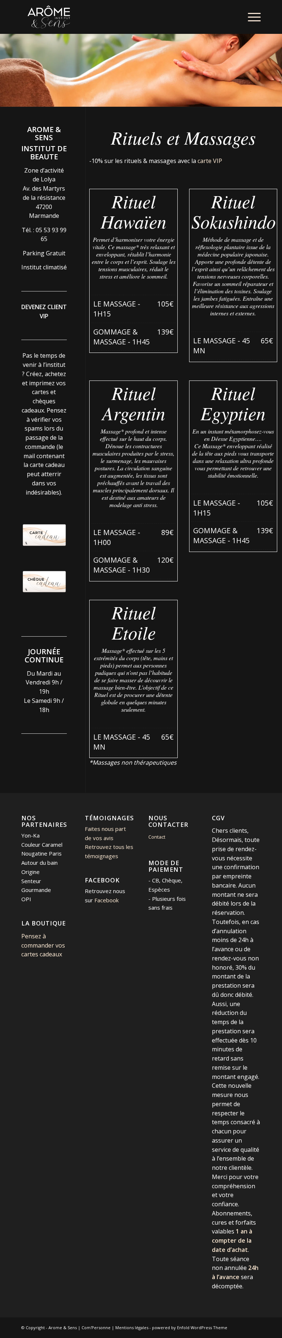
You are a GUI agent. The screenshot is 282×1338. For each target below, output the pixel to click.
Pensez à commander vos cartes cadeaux (43, 945)
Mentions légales (131, 1327)
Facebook (106, 900)
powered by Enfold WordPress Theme (189, 1327)
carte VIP (209, 161)
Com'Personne (96, 1327)
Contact (156, 836)
